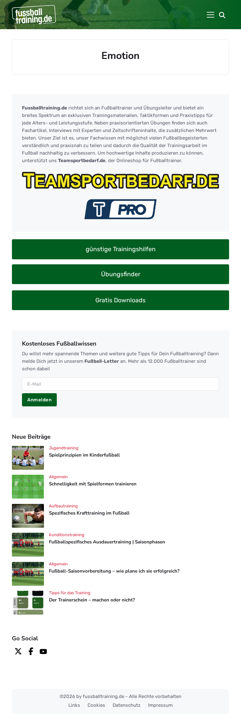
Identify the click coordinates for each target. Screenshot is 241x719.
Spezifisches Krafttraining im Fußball (89, 513)
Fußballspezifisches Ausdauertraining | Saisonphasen (107, 542)
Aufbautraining (63, 506)
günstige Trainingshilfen (121, 249)
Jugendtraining (63, 448)
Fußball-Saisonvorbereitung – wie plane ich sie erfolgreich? (114, 571)
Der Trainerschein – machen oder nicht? (92, 600)
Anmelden (39, 400)
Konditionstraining (66, 535)
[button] (222, 15)
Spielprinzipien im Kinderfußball (84, 455)
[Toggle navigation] (210, 15)
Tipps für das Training (69, 593)
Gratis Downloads (120, 300)
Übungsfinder (120, 274)
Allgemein (58, 477)
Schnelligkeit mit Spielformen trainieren (93, 484)
